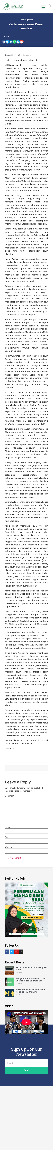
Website (8, 847)
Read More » (19, 972)
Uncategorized (26, 19)
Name (7, 827)
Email (7, 837)
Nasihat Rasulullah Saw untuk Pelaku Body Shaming (30, 990)
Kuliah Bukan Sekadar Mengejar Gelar (31, 968)
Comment (10, 796)
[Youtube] (16, 952)
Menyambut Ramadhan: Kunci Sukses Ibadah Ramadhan (31, 979)
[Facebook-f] (7, 952)
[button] (43, 7)
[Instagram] (21, 952)
